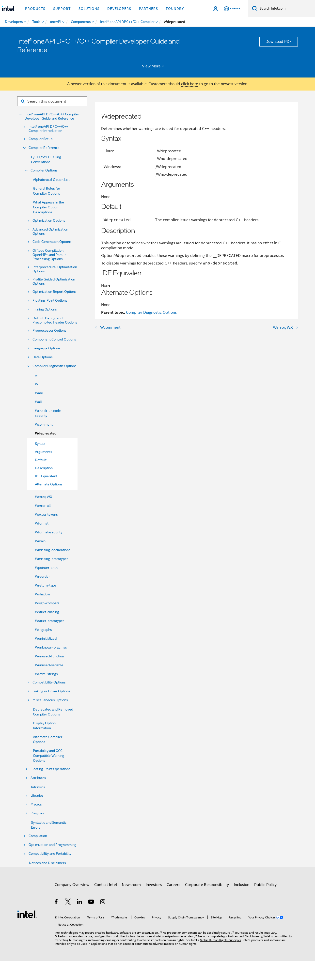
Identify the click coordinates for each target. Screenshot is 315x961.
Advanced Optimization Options (50, 231)
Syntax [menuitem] (40, 443)
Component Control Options (54, 339)
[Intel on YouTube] (91, 902)
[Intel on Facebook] (56, 902)
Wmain (40, 541)
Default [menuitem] (41, 460)
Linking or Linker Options (51, 691)
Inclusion (241, 884)
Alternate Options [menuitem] (49, 484)
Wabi (39, 393)
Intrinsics (38, 787)
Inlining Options (44, 309)
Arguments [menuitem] (43, 452)
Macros (36, 804)
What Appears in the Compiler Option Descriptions (48, 207)
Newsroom (131, 884)
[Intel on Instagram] (103, 902)
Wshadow (42, 594)
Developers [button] (119, 8)
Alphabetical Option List (51, 179)
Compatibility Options (49, 682)
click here (189, 83)
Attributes (38, 778)
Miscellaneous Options (50, 700)
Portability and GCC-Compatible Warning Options (48, 755)
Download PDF (279, 41)
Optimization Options (48, 220)
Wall (38, 402)
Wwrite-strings (46, 674)
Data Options (42, 357)
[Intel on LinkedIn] (79, 902)
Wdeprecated (46, 433)
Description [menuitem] (44, 468)
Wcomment (44, 424)
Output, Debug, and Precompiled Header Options (54, 320)
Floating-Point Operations (50, 769)
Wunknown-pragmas (51, 647)
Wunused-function (49, 656)
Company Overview (72, 884)
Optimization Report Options (54, 292)
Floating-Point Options (49, 300)
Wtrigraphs (43, 629)
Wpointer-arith (46, 567)
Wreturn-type (45, 585)
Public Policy (265, 884)
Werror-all (43, 505)
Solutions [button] (89, 8)
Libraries (37, 795)
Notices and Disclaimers (47, 863)
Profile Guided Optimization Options (53, 281)
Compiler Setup (40, 139)
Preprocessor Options (49, 330)
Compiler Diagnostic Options (54, 366)
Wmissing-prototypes (51, 559)
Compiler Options (44, 170)
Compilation (38, 836)
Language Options (46, 348)
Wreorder (42, 576)
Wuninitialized (46, 638)
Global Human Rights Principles (220, 940)
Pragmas (37, 813)
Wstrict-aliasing (47, 612)
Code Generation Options (52, 242)
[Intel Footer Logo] (27, 914)
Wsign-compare (47, 603)
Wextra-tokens (46, 514)
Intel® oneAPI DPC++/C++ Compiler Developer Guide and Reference (52, 116)
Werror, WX (43, 497)
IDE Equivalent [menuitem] (46, 476)
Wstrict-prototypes (49, 621)
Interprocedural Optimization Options (54, 269)
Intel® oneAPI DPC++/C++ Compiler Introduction (48, 128)
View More (151, 66)
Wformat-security (48, 532)
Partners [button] (148, 8)
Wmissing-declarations (52, 550)
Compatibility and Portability (50, 854)
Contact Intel (105, 884)
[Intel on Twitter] (68, 902)
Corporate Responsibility (207, 884)
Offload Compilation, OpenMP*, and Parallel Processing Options (49, 254)
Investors (154, 884)
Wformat (41, 523)
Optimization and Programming (52, 845)
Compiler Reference (44, 148)
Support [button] (62, 8)
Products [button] (35, 8)
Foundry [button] (175, 8)
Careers (173, 884)
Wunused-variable (49, 665)
